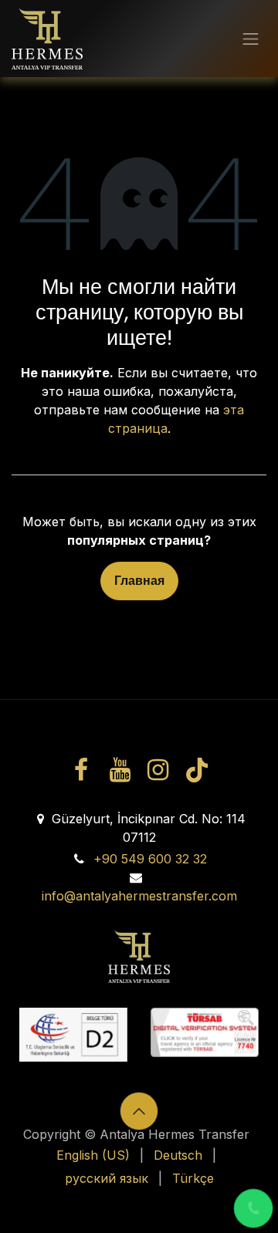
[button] (139, 1111)
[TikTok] (196, 770)
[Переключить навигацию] (250, 38)
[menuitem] (93, 1155)
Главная (139, 580)
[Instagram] (158, 770)
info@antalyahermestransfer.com (139, 896)
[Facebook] (81, 770)
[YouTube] (119, 770)
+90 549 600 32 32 (150, 858)
